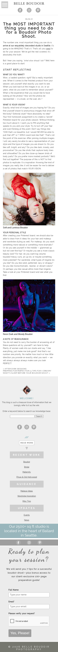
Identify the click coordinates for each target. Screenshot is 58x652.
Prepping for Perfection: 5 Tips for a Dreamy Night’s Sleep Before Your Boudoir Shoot (27, 372)
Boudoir (26, 462)
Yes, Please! (19, 633)
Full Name (13, 590)
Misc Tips (27, 501)
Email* (11, 602)
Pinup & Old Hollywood (26, 477)
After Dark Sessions (15, 369)
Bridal (26, 467)
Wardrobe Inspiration (26, 496)
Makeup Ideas (27, 491)
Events (27, 515)
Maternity (27, 472)
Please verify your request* (21, 613)
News (26, 520)
